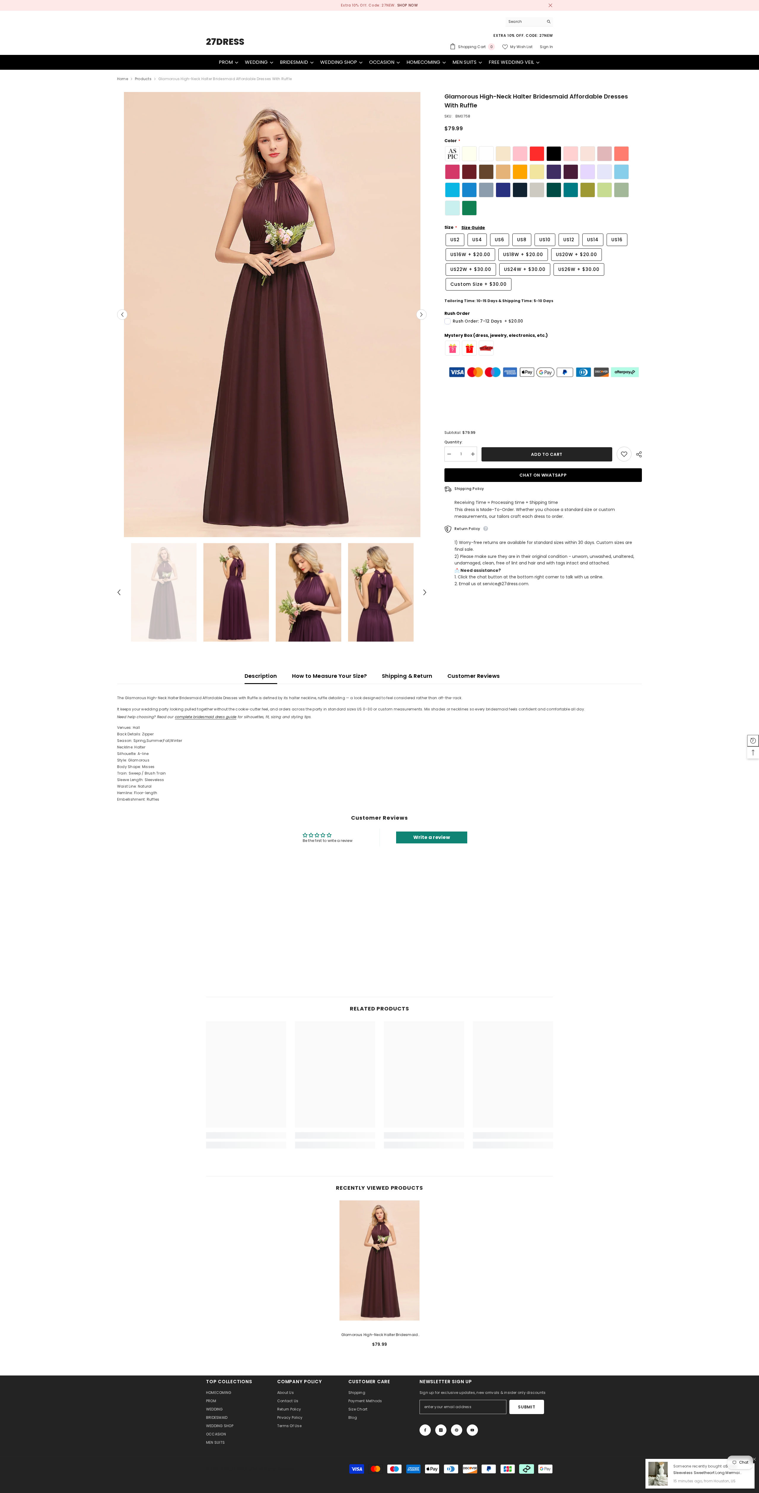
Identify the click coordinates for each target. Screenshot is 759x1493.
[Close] (754, 1459)
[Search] (529, 21)
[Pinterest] (456, 1430)
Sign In (546, 46)
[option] (379, 5)
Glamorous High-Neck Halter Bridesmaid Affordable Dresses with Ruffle (379, 1335)
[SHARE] (637, 454)
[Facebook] (425, 1430)
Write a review (431, 837)
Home (122, 78)
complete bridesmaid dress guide (205, 716)
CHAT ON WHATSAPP (543, 475)
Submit (526, 1407)
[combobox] (525, 21)
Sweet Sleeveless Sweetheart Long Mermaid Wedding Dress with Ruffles (707, 1473)
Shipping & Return (407, 676)
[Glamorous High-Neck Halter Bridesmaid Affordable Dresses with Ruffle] (379, 1260)
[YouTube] (472, 1430)
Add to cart (547, 454)
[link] (246, 1135)
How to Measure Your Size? (329, 676)
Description (261, 676)
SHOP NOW (403, 5)
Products (143, 78)
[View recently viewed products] (753, 741)
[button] (122, 315)
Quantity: (453, 442)
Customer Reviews (473, 676)
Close (550, 5)
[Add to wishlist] (624, 454)
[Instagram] (441, 1430)
